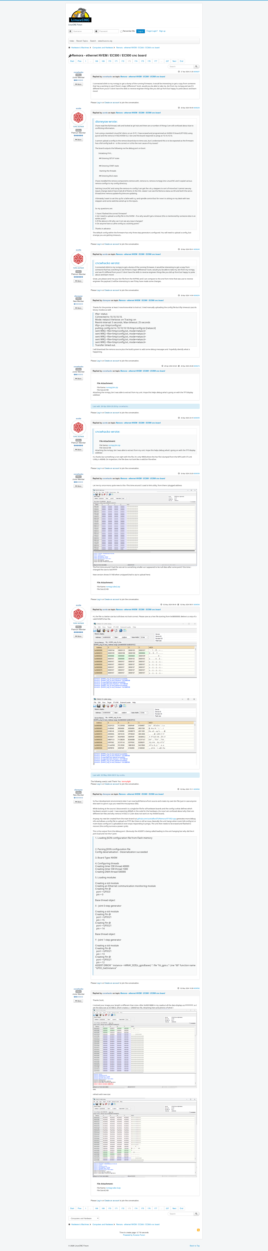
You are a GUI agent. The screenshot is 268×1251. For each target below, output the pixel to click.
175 (142, 61)
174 (135, 61)
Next (174, 61)
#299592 (197, 988)
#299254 (197, 295)
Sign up (162, 31)
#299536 (197, 604)
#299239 (197, 108)
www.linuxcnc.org (105, 40)
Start (72, 61)
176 (149, 61)
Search (93, 40)
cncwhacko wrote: (107, 263)
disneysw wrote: (106, 121)
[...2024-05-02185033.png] (145, 659)
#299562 (197, 789)
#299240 (197, 249)
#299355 (197, 418)
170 (109, 61)
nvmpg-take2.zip (113, 586)
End (181, 61)
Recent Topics (82, 40)
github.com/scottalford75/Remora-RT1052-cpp (156, 818)
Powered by (128, 1235)
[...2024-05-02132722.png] (145, 1048)
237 (167, 61)
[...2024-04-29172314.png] (145, 527)
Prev (80, 61)
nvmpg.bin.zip (112, 387)
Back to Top (195, 1245)
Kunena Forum (139, 1235)
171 (116, 61)
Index (72, 40)
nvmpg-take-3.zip (113, 1188)
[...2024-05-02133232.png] (145, 1137)
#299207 (197, 71)
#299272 (197, 366)
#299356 (197, 473)
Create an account (111, 102)
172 (122, 61)
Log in (140, 31)
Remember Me (129, 31)
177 (155, 61)
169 (103, 61)
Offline (78, 75)
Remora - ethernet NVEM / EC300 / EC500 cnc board (142, 76)
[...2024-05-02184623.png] (145, 731)
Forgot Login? (152, 31)
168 (96, 61)
